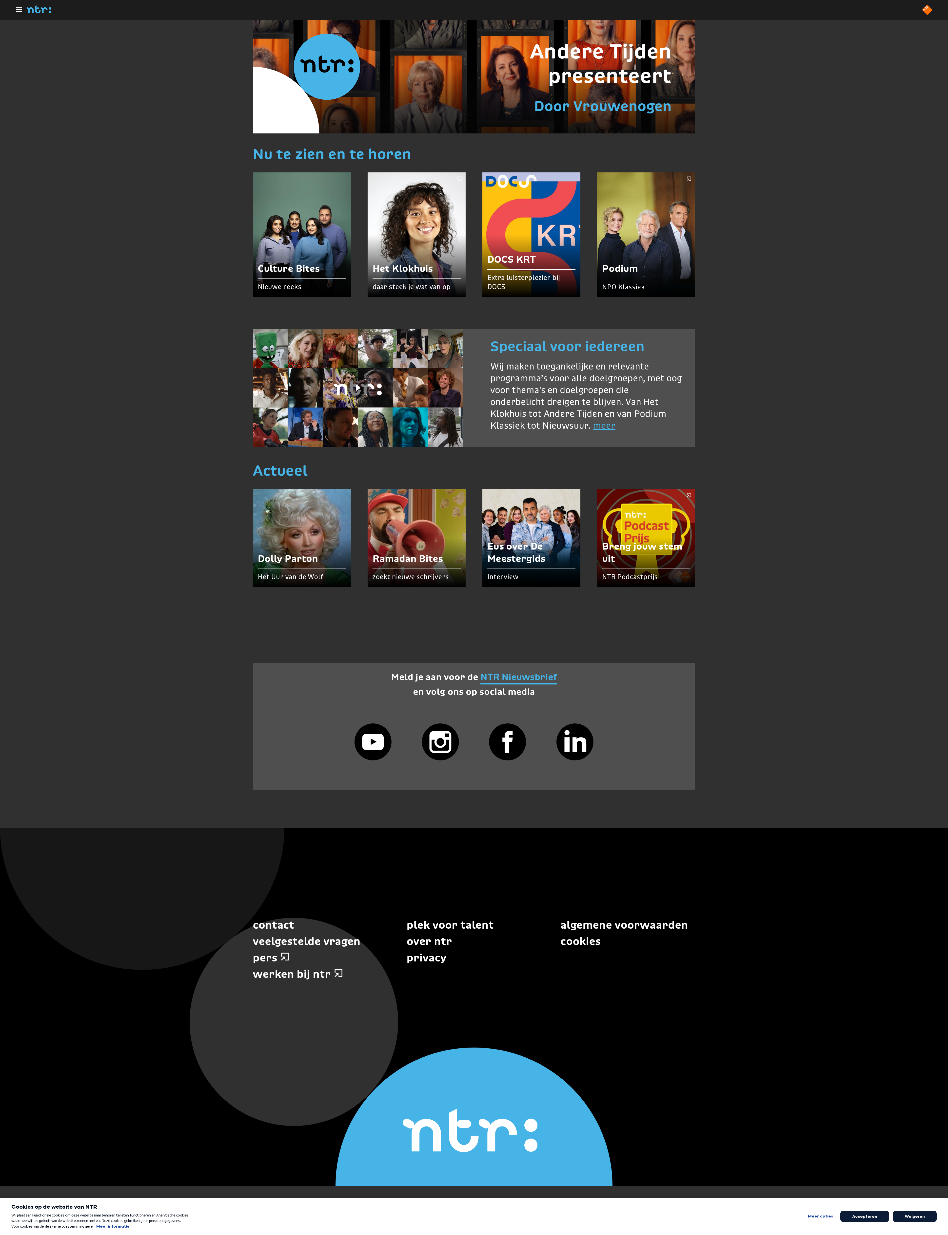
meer (604, 426)
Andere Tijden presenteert (601, 63)
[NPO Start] (927, 13)
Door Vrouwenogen (603, 106)
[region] (358, 388)
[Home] (39, 11)
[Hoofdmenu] (18, 9)
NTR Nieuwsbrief (518, 677)
